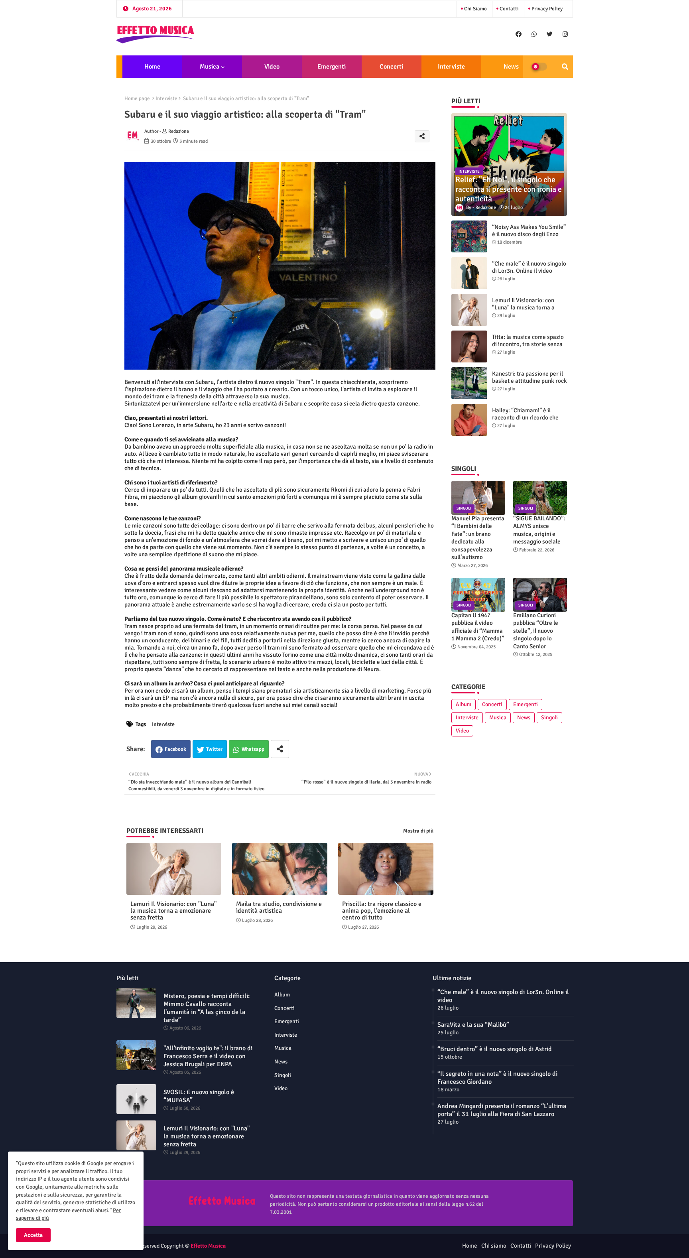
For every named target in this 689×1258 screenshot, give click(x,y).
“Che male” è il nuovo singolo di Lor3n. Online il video (529, 267)
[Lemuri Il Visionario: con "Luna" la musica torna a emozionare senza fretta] (469, 310)
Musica (209, 67)
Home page (137, 98)
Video (272, 67)
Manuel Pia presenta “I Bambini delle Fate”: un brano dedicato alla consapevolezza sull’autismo (477, 538)
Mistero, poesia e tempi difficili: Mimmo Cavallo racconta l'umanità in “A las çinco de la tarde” (206, 1008)
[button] (565, 67)
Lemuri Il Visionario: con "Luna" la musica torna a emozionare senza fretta (173, 911)
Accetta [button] (33, 1235)
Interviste (451, 67)
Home (152, 67)
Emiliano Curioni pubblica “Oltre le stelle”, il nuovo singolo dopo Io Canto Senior (535, 631)
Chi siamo (475, 9)
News (511, 67)
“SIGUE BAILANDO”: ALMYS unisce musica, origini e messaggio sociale (539, 530)
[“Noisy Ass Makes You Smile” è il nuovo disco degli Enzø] (469, 236)
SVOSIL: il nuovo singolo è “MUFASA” (198, 1096)
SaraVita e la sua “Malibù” (473, 1025)
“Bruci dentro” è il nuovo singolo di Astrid (494, 1049)
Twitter (214, 749)
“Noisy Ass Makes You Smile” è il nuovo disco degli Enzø (529, 230)
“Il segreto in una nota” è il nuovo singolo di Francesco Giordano (497, 1078)
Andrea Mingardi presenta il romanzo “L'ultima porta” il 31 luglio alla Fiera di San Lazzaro (501, 1110)
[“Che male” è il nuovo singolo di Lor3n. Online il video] (469, 273)
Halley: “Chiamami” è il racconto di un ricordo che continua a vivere (525, 417)
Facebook (175, 749)
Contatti (508, 9)
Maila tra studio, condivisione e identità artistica (279, 907)
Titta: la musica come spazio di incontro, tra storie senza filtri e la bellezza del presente (528, 347)
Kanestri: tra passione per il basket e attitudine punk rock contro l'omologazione (529, 381)
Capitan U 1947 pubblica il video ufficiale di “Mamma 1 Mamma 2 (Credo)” (477, 627)
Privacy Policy (546, 9)
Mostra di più (418, 831)
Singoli (549, 717)
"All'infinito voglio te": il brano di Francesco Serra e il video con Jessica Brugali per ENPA (207, 1056)
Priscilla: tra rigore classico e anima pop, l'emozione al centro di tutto (381, 911)
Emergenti (331, 67)
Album (463, 704)
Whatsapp (253, 749)
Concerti (391, 67)
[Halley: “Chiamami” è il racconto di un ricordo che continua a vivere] (469, 420)
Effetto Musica (208, 1245)
